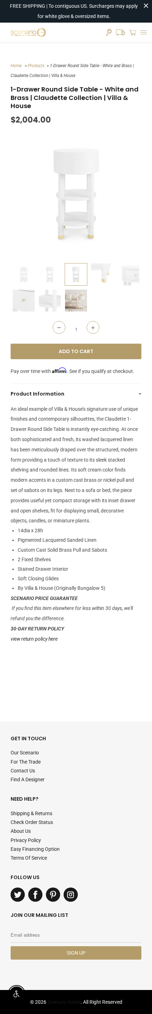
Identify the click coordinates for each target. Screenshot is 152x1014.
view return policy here (34, 639)
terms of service (29, 858)
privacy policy (26, 840)
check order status (32, 822)
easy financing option (35, 849)
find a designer (28, 779)
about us (21, 831)
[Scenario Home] (28, 32)
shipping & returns (31, 813)
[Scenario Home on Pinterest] (53, 895)
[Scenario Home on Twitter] (18, 895)
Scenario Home (64, 1002)
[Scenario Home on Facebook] (35, 895)
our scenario (25, 752)
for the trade (26, 762)
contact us (23, 770)
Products (36, 65)
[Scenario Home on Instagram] (71, 895)
